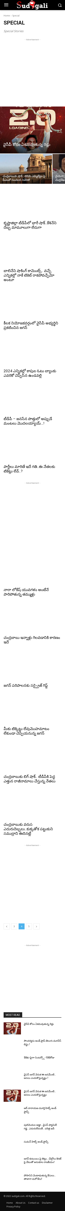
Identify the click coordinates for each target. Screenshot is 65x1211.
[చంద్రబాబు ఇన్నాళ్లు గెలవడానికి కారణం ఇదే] (32, 618)
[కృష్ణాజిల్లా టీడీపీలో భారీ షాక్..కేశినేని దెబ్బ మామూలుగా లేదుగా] (32, 204)
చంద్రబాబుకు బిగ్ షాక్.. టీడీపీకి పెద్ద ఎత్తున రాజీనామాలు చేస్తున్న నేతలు (29, 778)
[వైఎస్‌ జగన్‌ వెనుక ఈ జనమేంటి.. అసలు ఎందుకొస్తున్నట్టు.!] (12, 1079)
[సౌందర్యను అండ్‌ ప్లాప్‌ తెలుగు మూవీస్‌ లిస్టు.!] (12, 1045)
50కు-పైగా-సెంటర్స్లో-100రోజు (39, 1057)
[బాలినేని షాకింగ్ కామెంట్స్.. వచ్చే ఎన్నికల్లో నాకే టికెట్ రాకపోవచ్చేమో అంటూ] (32, 251)
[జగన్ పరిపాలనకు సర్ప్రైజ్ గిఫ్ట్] (32, 666)
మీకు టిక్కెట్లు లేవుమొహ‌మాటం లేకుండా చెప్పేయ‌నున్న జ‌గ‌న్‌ (26, 731)
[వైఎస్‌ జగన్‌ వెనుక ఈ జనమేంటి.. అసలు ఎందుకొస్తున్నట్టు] (12, 1096)
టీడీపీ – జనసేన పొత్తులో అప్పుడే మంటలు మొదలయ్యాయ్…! (28, 421)
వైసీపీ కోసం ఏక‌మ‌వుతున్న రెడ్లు (39, 1024)
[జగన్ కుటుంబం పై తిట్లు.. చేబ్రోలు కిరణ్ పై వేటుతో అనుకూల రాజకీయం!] (12, 1163)
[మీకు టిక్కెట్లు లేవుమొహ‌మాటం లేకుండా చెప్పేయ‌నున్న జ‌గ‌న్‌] (32, 709)
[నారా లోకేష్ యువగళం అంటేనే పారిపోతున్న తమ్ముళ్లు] (32, 570)
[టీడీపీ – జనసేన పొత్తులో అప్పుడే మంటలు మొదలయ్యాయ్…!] (32, 399)
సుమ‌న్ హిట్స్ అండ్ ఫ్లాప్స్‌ (36, 1141)
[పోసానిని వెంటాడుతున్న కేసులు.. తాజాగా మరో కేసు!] (12, 1180)
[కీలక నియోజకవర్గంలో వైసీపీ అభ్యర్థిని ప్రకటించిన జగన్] (32, 304)
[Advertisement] (32, 74)
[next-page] (36, 926)
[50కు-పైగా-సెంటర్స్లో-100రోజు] (12, 1062)
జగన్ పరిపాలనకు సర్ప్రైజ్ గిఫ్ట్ (26, 685)
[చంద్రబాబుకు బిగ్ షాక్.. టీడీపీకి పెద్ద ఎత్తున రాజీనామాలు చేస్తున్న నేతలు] (32, 757)
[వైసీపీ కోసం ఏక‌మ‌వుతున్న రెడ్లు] (32, 130)
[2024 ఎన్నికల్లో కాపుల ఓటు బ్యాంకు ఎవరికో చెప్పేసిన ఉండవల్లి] (32, 352)
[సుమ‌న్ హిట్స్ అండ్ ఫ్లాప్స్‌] (12, 1146)
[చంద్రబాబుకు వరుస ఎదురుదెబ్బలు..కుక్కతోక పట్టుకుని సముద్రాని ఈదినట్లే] (32, 805)
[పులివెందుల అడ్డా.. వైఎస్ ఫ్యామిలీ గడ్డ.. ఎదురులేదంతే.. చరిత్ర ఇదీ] (12, 1129)
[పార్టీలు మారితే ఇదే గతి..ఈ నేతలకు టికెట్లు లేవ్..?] (32, 447)
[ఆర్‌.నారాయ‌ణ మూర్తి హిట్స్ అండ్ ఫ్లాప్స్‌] (12, 1112)
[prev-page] (7, 926)
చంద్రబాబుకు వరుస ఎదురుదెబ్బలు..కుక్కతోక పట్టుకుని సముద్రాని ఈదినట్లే (28, 829)
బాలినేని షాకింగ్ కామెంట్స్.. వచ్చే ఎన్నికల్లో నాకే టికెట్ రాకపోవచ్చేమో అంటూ (29, 275)
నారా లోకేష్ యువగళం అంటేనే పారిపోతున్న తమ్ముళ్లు (26, 592)
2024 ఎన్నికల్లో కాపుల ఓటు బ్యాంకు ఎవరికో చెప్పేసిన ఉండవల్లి (30, 373)
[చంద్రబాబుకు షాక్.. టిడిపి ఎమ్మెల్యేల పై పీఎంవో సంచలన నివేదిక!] (26, 169)
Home (7, 15)
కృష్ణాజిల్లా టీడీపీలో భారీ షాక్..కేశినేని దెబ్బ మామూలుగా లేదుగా (30, 225)
